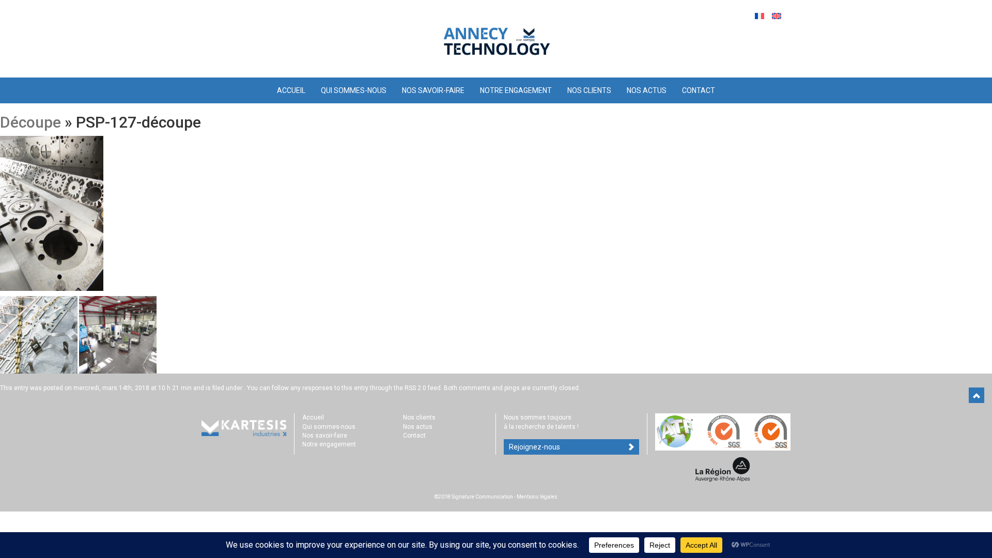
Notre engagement (516, 90)
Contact (698, 90)
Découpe (30, 122)
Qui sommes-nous (353, 90)
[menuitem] (760, 15)
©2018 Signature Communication (474, 497)
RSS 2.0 (415, 388)
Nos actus (647, 90)
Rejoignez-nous (534, 447)
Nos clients (589, 90)
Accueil (291, 90)
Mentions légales (537, 497)
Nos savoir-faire (433, 90)
